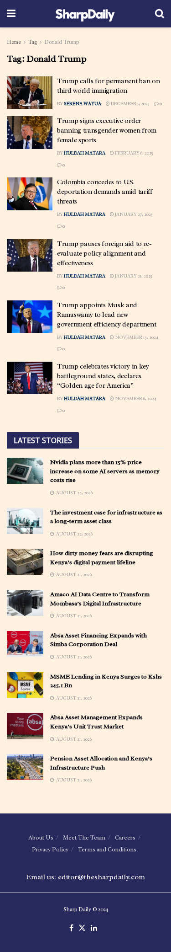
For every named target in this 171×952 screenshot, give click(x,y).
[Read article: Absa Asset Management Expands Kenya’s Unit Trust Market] (25, 726)
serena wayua (82, 104)
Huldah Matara (84, 153)
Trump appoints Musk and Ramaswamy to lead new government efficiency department (106, 315)
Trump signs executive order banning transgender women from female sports (106, 130)
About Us (40, 837)
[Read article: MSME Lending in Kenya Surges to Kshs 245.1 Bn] (25, 685)
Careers (125, 837)
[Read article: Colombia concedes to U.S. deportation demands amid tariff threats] (29, 193)
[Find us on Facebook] (71, 928)
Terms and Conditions (107, 849)
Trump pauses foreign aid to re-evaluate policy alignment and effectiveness (104, 253)
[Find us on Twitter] (82, 928)
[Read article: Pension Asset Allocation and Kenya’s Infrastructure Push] (25, 767)
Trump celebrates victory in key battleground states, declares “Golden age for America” (103, 376)
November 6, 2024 (135, 398)
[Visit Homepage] (85, 14)
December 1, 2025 (130, 104)
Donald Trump (61, 42)
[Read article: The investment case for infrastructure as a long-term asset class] (25, 521)
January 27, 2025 (133, 214)
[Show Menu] (11, 13)
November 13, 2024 (136, 337)
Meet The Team (84, 837)
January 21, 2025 (133, 276)
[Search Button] (159, 13)
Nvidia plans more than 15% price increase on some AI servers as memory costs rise (105, 471)
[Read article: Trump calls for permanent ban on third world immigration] (29, 92)
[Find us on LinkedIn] (94, 928)
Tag (32, 42)
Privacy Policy (50, 849)
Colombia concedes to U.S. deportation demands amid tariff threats (105, 192)
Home (14, 42)
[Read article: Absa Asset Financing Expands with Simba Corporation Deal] (25, 644)
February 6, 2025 (133, 153)
